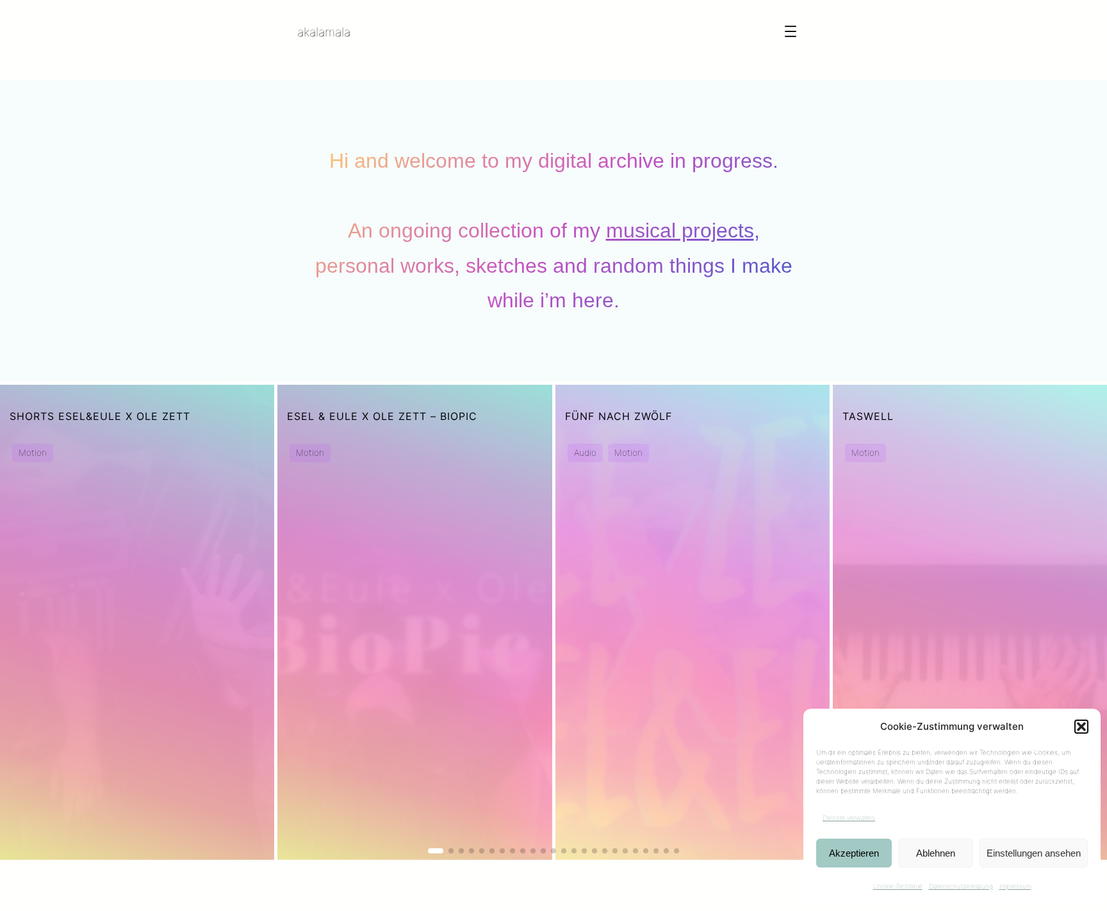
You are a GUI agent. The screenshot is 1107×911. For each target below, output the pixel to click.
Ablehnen (935, 853)
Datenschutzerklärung (961, 886)
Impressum (1015, 886)
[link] (137, 622)
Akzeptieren (854, 853)
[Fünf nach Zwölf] (692, 622)
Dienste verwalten (849, 817)
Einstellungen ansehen (1034, 853)
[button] (1081, 726)
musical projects (680, 230)
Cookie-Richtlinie (897, 886)
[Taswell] (970, 622)
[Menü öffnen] (790, 31)
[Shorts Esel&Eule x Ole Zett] (137, 622)
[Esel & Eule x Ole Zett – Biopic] (414, 622)
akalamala (323, 32)
